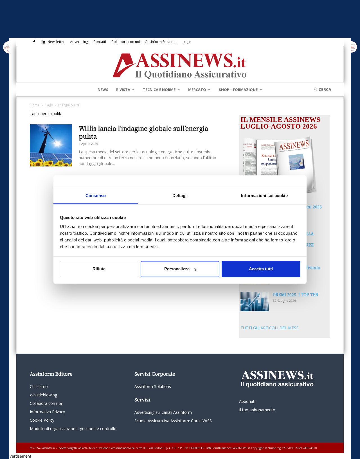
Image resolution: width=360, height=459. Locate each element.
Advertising (79, 41)
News (103, 89)
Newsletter (56, 41)
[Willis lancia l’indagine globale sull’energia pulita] (51, 145)
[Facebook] (34, 42)
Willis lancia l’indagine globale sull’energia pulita (143, 132)
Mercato (197, 89)
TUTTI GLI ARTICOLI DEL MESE (269, 327)
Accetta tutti (261, 269)
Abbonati (247, 401)
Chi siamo (39, 386)
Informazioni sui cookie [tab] (264, 195)
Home (35, 105)
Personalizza (177, 269)
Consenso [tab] (96, 195)
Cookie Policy (42, 420)
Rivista (123, 89)
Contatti (99, 41)
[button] (320, 89)
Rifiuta (99, 269)
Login (187, 41)
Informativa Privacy (47, 411)
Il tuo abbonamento (257, 409)
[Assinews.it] (180, 64)
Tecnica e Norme (159, 89)
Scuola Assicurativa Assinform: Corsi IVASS (173, 420)
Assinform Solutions (161, 41)
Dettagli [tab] (180, 195)
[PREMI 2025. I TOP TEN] (254, 301)
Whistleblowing (43, 395)
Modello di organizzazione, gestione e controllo (73, 428)
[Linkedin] (43, 42)
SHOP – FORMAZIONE (238, 89)
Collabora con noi (125, 41)
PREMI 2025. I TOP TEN (295, 294)
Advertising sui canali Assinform (163, 412)
